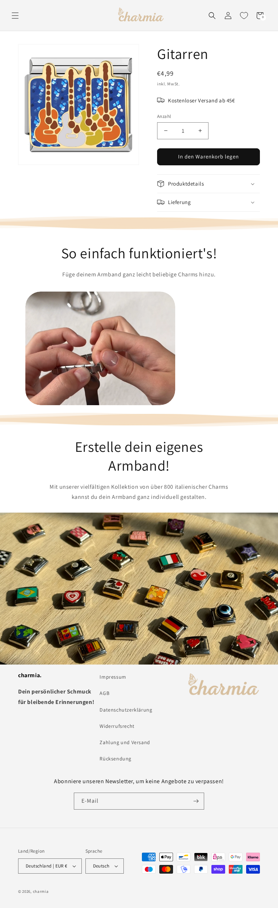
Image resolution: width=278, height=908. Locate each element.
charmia (41, 891)
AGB (104, 693)
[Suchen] (212, 16)
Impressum (113, 677)
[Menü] (15, 16)
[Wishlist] (244, 16)
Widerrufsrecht (117, 726)
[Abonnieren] (196, 801)
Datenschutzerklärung (126, 710)
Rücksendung (115, 758)
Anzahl (164, 116)
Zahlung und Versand (125, 742)
